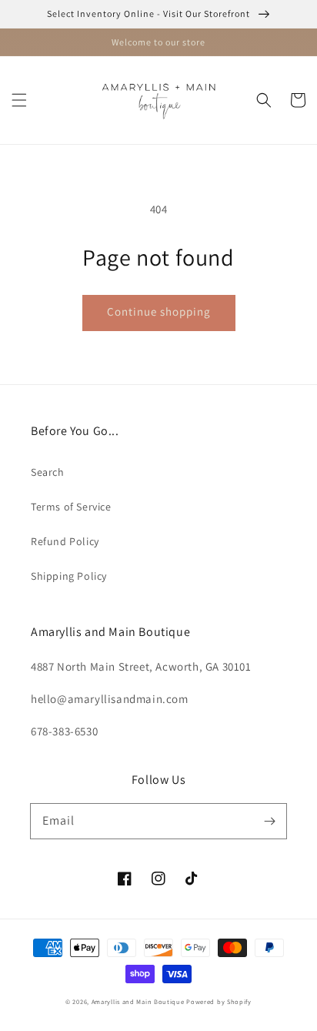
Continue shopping (159, 311)
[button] (19, 100)
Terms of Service (71, 507)
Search (48, 472)
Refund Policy (65, 541)
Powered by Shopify (219, 1001)
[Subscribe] (269, 821)
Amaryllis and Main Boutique (139, 1001)
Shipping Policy (69, 576)
